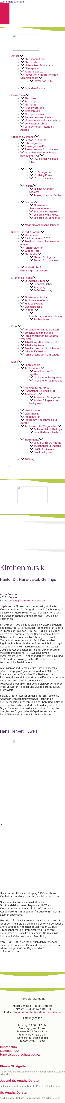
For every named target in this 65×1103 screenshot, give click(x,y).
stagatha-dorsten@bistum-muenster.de (37, 1012)
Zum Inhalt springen (12, 1)
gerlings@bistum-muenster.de (27, 600)
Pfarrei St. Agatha (13, 1066)
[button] (37, 55)
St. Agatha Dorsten (14, 1092)
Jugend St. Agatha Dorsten (20, 1080)
